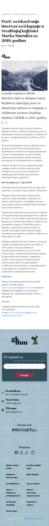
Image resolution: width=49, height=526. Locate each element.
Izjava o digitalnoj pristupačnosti (13, 493)
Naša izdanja (33, 474)
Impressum (11, 511)
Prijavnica (6, 276)
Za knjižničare (13, 484)
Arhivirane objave (25, 14)
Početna (7, 14)
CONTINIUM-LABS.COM (33, 518)
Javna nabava (33, 484)
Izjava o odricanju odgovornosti (33, 493)
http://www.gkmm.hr (12, 315)
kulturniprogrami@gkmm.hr (16, 287)
